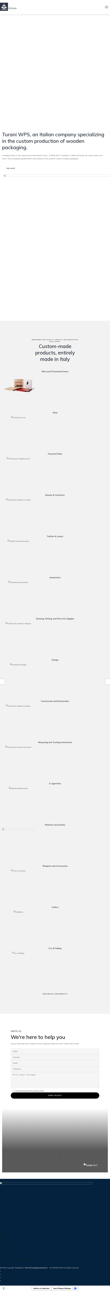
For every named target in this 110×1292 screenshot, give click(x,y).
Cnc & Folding (55, 948)
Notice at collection (41, 1288)
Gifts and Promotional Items (55, 371)
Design (55, 660)
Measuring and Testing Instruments (55, 742)
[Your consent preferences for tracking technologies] (4, 1288)
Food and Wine (55, 454)
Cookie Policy (7, 1274)
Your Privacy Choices (62, 1288)
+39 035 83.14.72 (7, 1249)
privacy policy (38, 1091)
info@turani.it (5, 1238)
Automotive (55, 577)
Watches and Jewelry (55, 825)
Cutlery (55, 907)
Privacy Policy (8, 1271)
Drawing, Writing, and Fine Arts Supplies (55, 618)
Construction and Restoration (55, 701)
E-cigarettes (55, 783)
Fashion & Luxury (55, 536)
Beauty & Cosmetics (55, 495)
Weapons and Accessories (55, 866)
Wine (55, 412)
